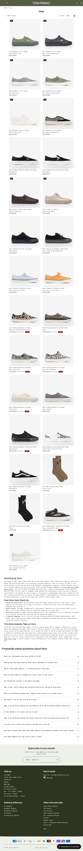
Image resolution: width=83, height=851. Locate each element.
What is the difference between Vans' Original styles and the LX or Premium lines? (33, 693)
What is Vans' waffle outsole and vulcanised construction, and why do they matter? (33, 687)
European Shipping (10, 808)
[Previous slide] (12, 34)
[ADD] (71, 482)
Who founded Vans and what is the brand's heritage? (22, 681)
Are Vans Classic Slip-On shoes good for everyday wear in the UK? (26, 724)
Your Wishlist (48, 811)
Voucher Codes (48, 820)
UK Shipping (8, 806)
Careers (46, 818)
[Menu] (2, 3)
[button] (68, 16)
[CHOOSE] (37, 47)
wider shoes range (10, 639)
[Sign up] (57, 760)
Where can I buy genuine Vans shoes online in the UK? (22, 656)
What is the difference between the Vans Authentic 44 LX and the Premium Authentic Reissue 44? (37, 706)
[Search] (6, 3)
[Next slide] (37, 34)
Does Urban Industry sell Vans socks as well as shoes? (23, 736)
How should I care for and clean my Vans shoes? (20, 699)
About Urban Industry (51, 806)
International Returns (11, 815)
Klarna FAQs (47, 825)
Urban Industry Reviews (51, 813)
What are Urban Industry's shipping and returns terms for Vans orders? (28, 675)
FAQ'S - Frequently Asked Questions (56, 822)
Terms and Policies (41, 847)
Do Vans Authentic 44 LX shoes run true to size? (20, 712)
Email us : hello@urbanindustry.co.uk (56, 775)
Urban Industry (14, 847)
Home (5, 8)
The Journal (47, 808)
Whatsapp (50, 778)
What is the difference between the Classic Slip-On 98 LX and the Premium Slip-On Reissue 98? (36, 718)
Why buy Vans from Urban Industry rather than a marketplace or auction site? (30, 662)
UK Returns (7, 813)
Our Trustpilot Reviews (51, 815)
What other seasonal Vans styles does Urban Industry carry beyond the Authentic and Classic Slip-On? (39, 730)
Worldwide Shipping (10, 811)
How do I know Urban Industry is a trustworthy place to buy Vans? (26, 668)
